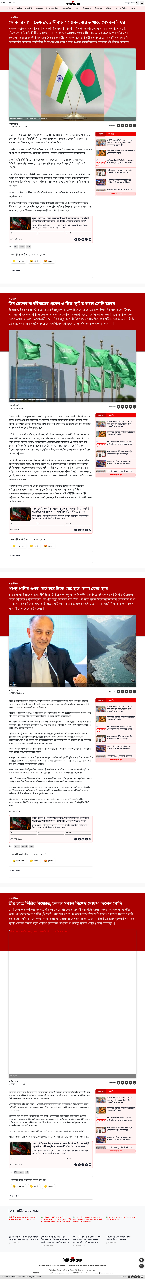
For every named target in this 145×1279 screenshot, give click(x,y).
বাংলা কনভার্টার (100, 1265)
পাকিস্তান (16, 846)
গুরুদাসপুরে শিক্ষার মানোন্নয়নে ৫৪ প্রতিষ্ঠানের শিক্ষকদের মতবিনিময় (119, 181)
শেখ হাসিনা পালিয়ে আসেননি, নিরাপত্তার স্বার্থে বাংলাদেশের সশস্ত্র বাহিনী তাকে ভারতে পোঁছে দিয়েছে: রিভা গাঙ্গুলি (55, 1239)
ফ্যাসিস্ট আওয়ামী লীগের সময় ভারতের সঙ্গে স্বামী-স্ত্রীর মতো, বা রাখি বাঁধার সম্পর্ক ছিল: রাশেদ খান (120, 142)
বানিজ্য (108, 9)
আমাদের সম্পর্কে (45, 1265)
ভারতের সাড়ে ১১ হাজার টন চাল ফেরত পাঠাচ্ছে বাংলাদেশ (118, 1238)
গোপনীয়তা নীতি (73, 1265)
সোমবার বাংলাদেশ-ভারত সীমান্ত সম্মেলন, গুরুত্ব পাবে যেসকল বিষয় (67, 22)
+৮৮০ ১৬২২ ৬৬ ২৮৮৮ (87, 1273)
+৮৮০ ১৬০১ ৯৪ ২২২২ (46, 1273)
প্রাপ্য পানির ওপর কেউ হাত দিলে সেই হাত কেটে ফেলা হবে (58, 588)
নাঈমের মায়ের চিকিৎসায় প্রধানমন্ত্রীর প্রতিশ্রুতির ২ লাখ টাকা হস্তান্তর (119, 171)
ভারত (16, 247)
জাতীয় (19, 9)
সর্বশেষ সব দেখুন (116, 193)
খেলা (77, 9)
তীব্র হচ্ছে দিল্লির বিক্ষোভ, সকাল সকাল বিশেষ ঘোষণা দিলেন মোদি (65, 903)
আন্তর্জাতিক (66, 9)
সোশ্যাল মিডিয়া (121, 9)
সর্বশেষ (10, 9)
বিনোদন (85, 9)
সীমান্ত (28, 247)
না (39, 233)
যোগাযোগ (55, 1265)
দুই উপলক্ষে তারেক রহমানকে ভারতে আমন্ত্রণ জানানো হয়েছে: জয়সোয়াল (23, 1238)
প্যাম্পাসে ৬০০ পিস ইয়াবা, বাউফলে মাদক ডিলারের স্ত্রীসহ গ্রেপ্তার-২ (119, 191)
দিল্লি (15, 1172)
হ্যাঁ (12, 233)
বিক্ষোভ (21, 1172)
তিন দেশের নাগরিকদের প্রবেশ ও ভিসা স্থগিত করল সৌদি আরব (62, 303)
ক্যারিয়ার (63, 1265)
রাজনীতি (28, 9)
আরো (133, 9)
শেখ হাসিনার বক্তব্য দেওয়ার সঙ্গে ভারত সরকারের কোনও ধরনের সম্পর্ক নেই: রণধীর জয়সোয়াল (87, 1239)
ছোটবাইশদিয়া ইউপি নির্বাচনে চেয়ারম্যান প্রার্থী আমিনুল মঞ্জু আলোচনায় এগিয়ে (120, 161)
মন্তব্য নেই (68, 233)
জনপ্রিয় (111, 134)
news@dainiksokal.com (63, 1273)
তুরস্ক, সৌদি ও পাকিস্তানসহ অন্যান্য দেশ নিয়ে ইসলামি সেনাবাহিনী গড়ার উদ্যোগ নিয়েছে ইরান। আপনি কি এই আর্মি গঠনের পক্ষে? (60, 220)
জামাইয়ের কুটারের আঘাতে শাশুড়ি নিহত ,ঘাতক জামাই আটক (121, 152)
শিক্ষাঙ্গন (98, 9)
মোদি (27, 1172)
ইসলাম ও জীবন (52, 9)
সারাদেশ (39, 9)
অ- (141, 1265)
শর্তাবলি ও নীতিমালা (87, 1265)
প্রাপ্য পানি (24, 846)
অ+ (141, 1260)
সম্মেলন (22, 247)
